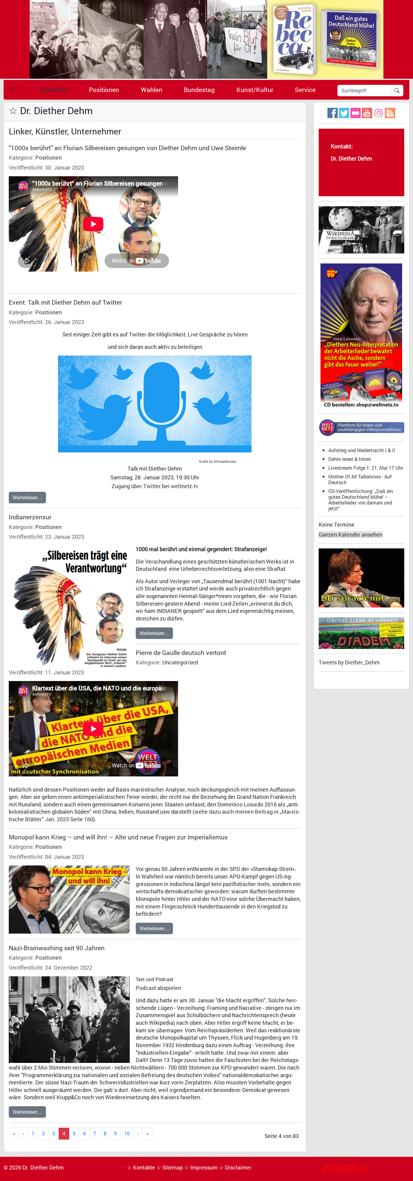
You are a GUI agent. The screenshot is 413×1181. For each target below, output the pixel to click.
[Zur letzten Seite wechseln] (147, 1134)
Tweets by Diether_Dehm (349, 662)
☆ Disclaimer (235, 1167)
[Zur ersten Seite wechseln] (14, 1134)
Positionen (104, 89)
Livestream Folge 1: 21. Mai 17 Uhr (365, 468)
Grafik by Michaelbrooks (218, 461)
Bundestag (199, 89)
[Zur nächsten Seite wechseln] (138, 1134)
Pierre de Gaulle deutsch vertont (181, 652)
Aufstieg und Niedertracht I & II (361, 450)
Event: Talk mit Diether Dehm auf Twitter (65, 302)
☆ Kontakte (141, 1167)
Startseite (53, 89)
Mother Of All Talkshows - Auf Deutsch (360, 479)
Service (305, 89)
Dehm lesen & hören (349, 459)
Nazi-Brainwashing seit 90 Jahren (57, 948)
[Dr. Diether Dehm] (206, 38)
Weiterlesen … (27, 497)
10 (127, 1133)
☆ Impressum (201, 1167)
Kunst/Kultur (254, 89)
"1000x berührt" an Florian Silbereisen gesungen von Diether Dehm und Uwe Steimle (127, 148)
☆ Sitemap (170, 1167)
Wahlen (151, 89)
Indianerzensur (30, 517)
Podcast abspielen (158, 987)
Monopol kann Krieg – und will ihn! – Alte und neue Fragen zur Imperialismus (118, 837)
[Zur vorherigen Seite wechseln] (23, 1134)
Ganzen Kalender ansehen (350, 534)
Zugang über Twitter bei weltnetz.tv (155, 486)
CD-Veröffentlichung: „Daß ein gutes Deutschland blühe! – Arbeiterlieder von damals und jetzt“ (360, 499)
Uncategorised (180, 662)
